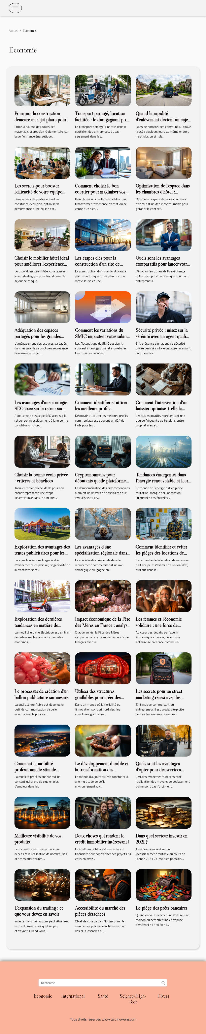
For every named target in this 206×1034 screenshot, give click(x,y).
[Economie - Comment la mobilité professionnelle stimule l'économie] (42, 740)
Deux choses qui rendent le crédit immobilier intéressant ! (102, 839)
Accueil (13, 30)
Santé (103, 996)
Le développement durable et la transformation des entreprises (102, 770)
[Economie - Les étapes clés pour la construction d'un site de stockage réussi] (103, 234)
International (73, 996)
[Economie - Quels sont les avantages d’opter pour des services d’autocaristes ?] (164, 740)
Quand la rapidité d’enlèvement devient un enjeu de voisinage (163, 119)
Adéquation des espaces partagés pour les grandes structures (37, 336)
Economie (43, 996)
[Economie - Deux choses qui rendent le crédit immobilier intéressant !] (103, 812)
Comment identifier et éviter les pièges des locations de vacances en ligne (161, 553)
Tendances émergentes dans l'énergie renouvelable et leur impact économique (162, 481)
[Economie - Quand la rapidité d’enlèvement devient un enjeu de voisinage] (164, 90)
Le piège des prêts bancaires (161, 908)
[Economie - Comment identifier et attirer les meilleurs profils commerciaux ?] (103, 379)
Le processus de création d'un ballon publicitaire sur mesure (41, 694)
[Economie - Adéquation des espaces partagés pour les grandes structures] (42, 306)
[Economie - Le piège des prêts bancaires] (164, 884)
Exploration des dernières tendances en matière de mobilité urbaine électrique (39, 625)
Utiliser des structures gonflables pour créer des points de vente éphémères (99, 697)
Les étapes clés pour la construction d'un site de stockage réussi (97, 264)
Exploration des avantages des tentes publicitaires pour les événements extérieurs (42, 553)
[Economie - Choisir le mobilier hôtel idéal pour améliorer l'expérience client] (42, 234)
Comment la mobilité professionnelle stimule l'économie (35, 770)
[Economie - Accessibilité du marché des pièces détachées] (103, 884)
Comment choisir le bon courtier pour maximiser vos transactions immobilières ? (100, 192)
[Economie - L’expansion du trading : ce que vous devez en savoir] (42, 884)
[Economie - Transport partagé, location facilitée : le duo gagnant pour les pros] (103, 90)
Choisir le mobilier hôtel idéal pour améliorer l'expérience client (41, 264)
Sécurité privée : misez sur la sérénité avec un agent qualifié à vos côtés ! (163, 336)
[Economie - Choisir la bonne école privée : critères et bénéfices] (42, 451)
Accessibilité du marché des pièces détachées (100, 911)
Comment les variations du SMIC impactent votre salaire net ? (102, 336)
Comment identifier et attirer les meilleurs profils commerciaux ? (101, 408)
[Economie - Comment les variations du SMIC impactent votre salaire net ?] (103, 306)
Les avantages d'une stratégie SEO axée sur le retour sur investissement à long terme (40, 408)
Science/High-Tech (133, 999)
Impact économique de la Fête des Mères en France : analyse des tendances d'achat (102, 625)
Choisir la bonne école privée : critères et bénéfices (41, 478)
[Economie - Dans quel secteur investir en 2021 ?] (164, 812)
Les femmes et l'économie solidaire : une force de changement (159, 625)
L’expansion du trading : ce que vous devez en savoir (39, 911)
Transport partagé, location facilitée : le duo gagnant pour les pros (102, 119)
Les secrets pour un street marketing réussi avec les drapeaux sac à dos (159, 697)
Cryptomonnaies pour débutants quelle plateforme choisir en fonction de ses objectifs (100, 484)
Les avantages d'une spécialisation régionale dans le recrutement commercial (101, 553)
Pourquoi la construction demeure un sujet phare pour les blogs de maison (40, 119)
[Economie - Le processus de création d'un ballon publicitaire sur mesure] (42, 667)
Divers (163, 996)
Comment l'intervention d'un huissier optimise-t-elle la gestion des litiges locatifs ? (161, 408)
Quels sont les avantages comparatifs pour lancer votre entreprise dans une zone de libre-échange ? (162, 267)
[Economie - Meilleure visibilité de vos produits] (42, 812)
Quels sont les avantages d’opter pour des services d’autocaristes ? (158, 770)
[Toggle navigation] (15, 8)
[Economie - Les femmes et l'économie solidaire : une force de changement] (164, 595)
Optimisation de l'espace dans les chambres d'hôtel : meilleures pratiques (163, 192)
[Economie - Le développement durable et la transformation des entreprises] (103, 740)
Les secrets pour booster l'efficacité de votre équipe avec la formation (38, 192)
